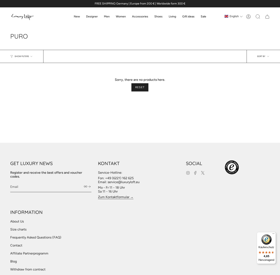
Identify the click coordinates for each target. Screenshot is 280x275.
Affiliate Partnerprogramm (29, 253)
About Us (17, 221)
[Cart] (267, 16)
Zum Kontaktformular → (115, 197)
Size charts (18, 229)
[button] (92, 16)
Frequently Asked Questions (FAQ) (35, 237)
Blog (13, 261)
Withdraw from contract (28, 269)
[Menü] (273, 234)
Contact (16, 245)
